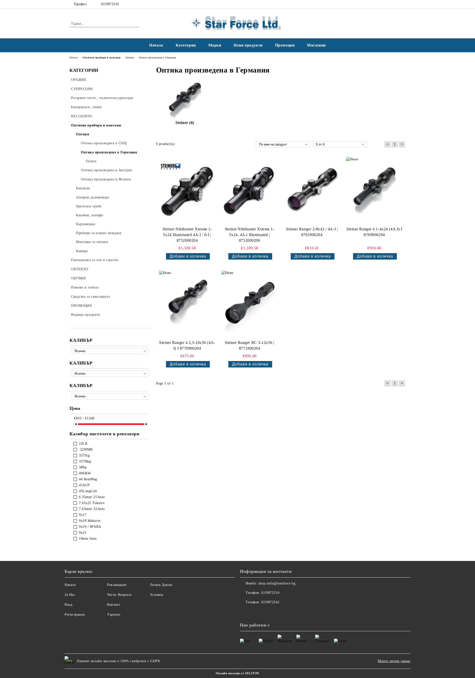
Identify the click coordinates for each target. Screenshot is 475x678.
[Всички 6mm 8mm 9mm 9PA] (110, 396)
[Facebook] (395, 4)
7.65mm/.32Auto (92, 509)
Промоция (285, 45)
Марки (214, 45)
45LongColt (88, 491)
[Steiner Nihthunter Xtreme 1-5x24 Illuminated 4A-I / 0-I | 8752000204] (187, 191)
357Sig (84, 455)
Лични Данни (161, 585)
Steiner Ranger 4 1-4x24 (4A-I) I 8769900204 (374, 232)
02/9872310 (110, 4)
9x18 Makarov (90, 521)
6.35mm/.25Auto (92, 497)
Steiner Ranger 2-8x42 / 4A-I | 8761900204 (312, 232)
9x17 (82, 515)
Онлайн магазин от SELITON (237, 673)
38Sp (83, 467)
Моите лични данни (394, 661)
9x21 (82, 532)
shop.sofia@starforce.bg (276, 583)
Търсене (113, 614)
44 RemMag (88, 479)
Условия (156, 595)
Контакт (113, 604)
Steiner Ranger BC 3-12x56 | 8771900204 (249, 345)
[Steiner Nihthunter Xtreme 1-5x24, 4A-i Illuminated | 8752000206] (249, 191)
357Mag (85, 461)
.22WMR (86, 449)
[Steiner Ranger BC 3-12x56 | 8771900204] (249, 304)
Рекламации (117, 585)
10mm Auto (88, 538)
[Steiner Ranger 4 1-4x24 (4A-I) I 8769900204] (374, 191)
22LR (83, 443)
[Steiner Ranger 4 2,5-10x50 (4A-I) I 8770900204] (187, 304)
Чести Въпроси (119, 595)
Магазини (316, 45)
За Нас (70, 595)
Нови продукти (248, 45)
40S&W (85, 473)
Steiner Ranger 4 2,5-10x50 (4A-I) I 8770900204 (187, 345)
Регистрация (75, 614)
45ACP (84, 485)
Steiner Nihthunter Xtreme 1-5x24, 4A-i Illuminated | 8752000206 (249, 234)
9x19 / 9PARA (90, 527)
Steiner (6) (184, 123)
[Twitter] (402, 4)
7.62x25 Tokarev (92, 503)
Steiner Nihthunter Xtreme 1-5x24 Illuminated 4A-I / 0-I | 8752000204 (187, 234)
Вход (68, 604)
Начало (156, 45)
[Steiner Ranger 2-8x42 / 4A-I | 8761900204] (312, 191)
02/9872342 (270, 602)
